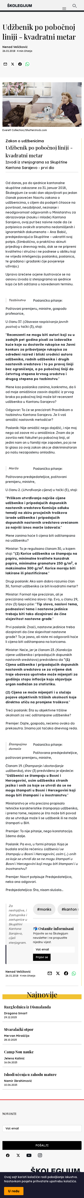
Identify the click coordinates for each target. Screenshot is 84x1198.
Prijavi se (42, 957)
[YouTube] (29, 1160)
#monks (44, 909)
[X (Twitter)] (18, 1160)
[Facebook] (7, 1160)
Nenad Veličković (15, 47)
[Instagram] (40, 1160)
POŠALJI (42, 1145)
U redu (13, 1191)
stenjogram (17, 943)
